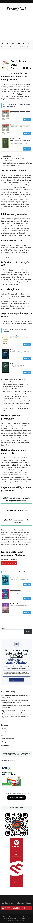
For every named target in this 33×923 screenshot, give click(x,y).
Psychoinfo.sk (16, 8)
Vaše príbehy (6, 742)
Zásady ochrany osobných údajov (16, 920)
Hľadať (3, 628)
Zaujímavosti (5, 745)
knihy (11, 270)
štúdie (21, 475)
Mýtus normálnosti (15, 590)
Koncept (21, 180)
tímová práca (21, 532)
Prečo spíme (13, 349)
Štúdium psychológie (8, 738)
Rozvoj (4, 735)
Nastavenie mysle (15, 363)
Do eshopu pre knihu (9, 563)
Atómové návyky (14, 336)
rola (9, 379)
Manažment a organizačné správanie (20, 111)
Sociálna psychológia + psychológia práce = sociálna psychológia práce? (20, 139)
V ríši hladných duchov (16, 576)
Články (4, 728)
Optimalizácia (7, 163)
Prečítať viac (27, 119)
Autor (28, 221)
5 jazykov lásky (14, 603)
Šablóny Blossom (15, 918)
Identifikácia (7, 156)
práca (13, 202)
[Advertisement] (16, 26)
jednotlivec (17, 479)
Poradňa (4, 732)
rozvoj (8, 301)
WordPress (26, 918)
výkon (20, 94)
